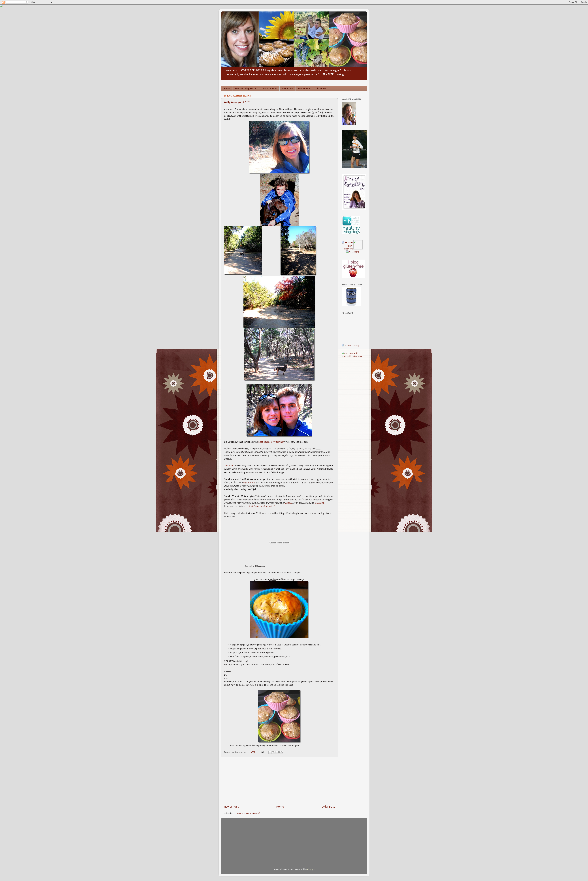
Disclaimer (321, 88)
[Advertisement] (279, 781)
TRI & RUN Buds (269, 88)
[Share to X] (275, 752)
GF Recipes (287, 88)
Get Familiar (304, 88)
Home (227, 88)
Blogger (311, 869)
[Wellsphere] (352, 252)
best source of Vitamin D (271, 442)
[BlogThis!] (272, 752)
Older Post (328, 806)
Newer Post (231, 806)
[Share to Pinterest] (281, 752)
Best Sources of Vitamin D (262, 506)
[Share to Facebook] (278, 752)
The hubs (228, 465)
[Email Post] (262, 752)
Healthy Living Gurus (245, 88)
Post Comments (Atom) (248, 813)
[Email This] (269, 752)
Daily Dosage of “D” (237, 102)
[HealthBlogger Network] (347, 249)
